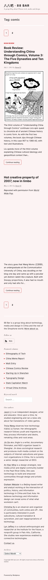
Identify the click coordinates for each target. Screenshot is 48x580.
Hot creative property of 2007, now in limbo (21, 179)
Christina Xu (9, 507)
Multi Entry (11, 363)
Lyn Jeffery (9, 526)
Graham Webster (11, 484)
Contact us (9, 543)
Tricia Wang (9, 426)
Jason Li (18, 67)
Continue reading (13, 163)
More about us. (31, 328)
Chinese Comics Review (17, 368)
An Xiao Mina (10, 465)
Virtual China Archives (16, 388)
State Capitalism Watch (17, 383)
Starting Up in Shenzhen (17, 373)
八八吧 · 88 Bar (17, 5)
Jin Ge (7, 442)
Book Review (9, 43)
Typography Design (15, 378)
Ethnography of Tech (15, 353)
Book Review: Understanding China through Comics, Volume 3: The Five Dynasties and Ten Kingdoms (23, 55)
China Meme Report (15, 358)
